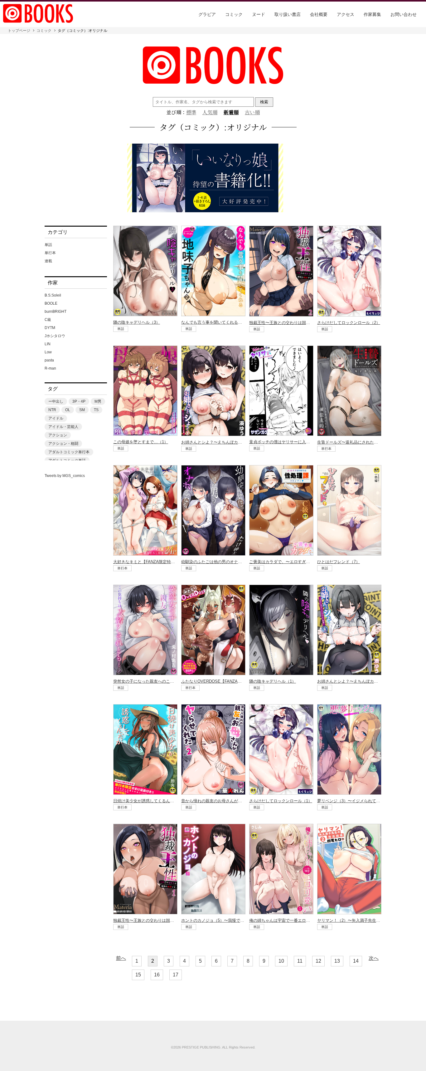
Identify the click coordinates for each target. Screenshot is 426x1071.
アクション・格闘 (63, 443)
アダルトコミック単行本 (69, 452)
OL (67, 410)
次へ (374, 958)
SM (82, 410)
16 (157, 974)
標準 (191, 112)
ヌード (258, 14)
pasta (49, 360)
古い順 (252, 112)
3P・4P (78, 401)
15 (138, 974)
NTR (52, 410)
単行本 (50, 253)
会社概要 (318, 14)
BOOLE (51, 303)
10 (281, 961)
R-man (50, 368)
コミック (234, 14)
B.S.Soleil (53, 295)
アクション (57, 435)
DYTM (50, 328)
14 (356, 961)
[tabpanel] (213, 178)
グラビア (207, 14)
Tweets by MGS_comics (65, 476)
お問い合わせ (403, 14)
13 (337, 961)
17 (175, 974)
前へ (121, 958)
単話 (48, 245)
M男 (97, 401)
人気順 (209, 112)
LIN (48, 344)
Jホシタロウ (55, 336)
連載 (48, 261)
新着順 (231, 112)
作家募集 (372, 14)
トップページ (19, 30)
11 (300, 961)
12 (318, 961)
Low (48, 352)
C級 (48, 320)
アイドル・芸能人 (63, 427)
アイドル (55, 418)
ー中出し (55, 401)
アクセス (345, 14)
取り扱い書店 (287, 14)
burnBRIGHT (55, 311)
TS (96, 410)
